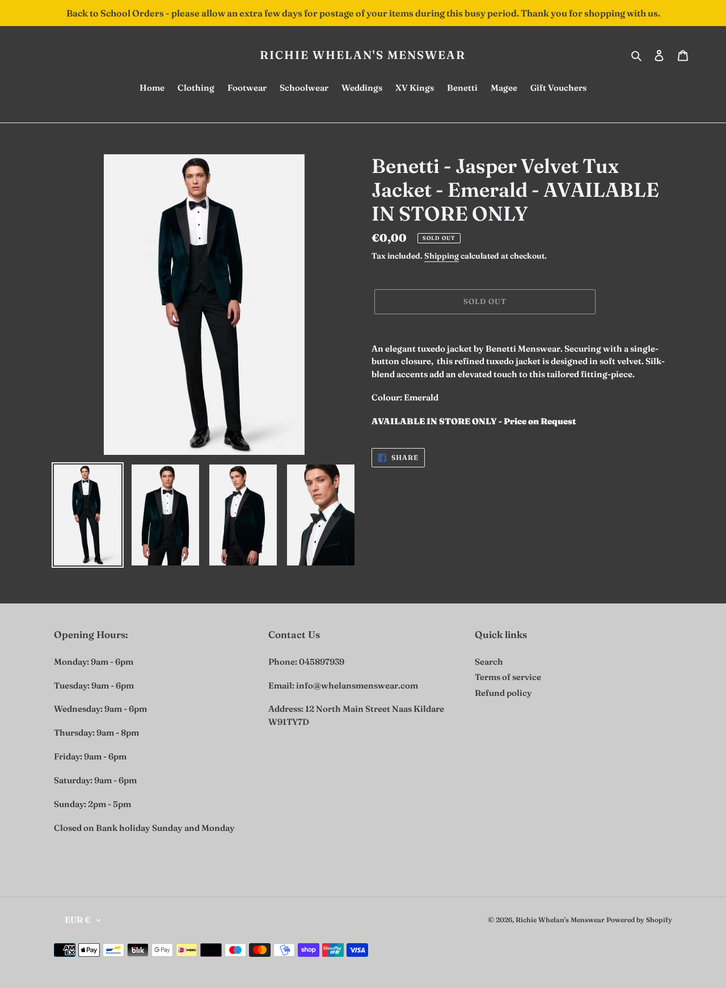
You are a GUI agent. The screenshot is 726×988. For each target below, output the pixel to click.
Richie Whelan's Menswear (363, 55)
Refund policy (503, 692)
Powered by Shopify (639, 919)
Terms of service (508, 677)
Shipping (441, 256)
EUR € (78, 919)
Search (489, 661)
